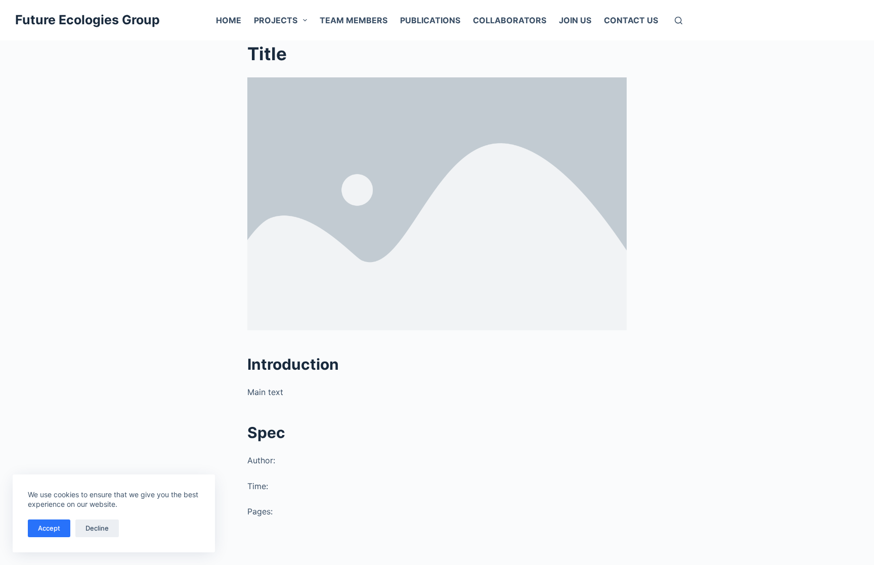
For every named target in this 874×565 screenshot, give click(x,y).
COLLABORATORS (509, 20)
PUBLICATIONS (430, 20)
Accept (49, 528)
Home (228, 20)
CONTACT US (631, 20)
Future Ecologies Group (87, 19)
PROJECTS (275, 20)
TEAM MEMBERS (353, 20)
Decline (97, 528)
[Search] (678, 20)
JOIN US (575, 20)
